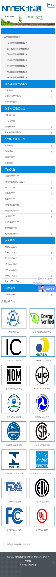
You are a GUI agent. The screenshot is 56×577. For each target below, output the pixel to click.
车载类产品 (10, 199)
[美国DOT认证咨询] (42, 403)
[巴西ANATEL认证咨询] (42, 346)
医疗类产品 (10, 187)
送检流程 (10, 287)
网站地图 (28, 561)
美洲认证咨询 (11, 252)
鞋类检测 (9, 163)
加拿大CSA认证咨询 (42, 445)
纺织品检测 (10, 157)
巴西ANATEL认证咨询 (42, 360)
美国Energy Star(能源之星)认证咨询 (42, 473)
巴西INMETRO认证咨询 (14, 473)
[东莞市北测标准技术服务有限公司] (23, 8)
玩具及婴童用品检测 (16, 83)
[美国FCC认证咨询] (14, 516)
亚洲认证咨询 (11, 258)
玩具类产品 (10, 193)
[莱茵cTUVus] (14, 318)
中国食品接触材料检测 (17, 77)
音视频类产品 (11, 228)
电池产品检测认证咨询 (15, 182)
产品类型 (10, 169)
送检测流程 (10, 294)
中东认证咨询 (11, 270)
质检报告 (9, 151)
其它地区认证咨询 (13, 281)
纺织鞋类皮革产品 (15, 139)
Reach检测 (10, 121)
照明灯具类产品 (12, 210)
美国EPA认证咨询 (14, 417)
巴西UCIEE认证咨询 (42, 389)
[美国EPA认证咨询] (14, 403)
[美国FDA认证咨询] (14, 488)
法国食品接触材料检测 (17, 43)
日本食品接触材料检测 (17, 54)
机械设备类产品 (12, 233)
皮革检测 (9, 145)
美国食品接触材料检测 (17, 66)
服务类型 (10, 240)
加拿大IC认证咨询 (14, 360)
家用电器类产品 (12, 205)
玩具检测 (9, 90)
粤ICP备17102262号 (28, 565)
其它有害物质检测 (13, 132)
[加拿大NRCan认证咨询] (42, 318)
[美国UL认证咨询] (42, 516)
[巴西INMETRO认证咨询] (14, 459)
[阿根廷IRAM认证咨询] (14, 431)
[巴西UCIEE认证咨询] (42, 375)
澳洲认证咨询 (11, 264)
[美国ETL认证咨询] (42, 488)
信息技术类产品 (12, 176)
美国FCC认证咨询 (14, 530)
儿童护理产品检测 (13, 96)
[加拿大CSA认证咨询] (42, 431)
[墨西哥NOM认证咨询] (14, 375)
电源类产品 (10, 216)
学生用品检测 (11, 102)
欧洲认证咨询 (11, 247)
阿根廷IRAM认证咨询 (14, 445)
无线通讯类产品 (12, 222)
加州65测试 (10, 126)
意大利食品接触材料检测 (18, 48)
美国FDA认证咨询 (14, 502)
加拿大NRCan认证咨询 (42, 332)
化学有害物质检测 (15, 108)
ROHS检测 (10, 115)
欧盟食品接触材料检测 (17, 72)
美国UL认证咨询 (42, 530)
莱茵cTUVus (14, 332)
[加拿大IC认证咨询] (14, 346)
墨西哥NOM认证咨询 (14, 389)
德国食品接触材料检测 (17, 60)
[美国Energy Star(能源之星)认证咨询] (42, 459)
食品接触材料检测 (12, 37)
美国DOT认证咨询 (42, 417)
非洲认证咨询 (11, 275)
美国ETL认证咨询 (42, 502)
